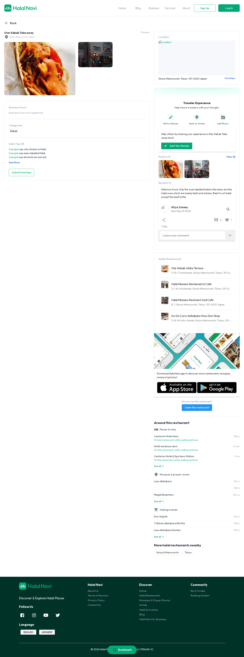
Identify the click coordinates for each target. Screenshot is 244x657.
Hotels (143, 605)
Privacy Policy (96, 600)
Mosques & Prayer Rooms (154, 600)
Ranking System (200, 595)
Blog (142, 614)
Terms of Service (98, 595)
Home (143, 590)
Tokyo (188, 552)
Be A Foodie (198, 590)
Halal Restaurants (149, 595)
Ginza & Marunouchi (167, 552)
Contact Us (94, 605)
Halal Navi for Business (152, 619)
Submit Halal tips (21, 172)
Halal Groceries (148, 609)
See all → (159, 466)
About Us (93, 590)
